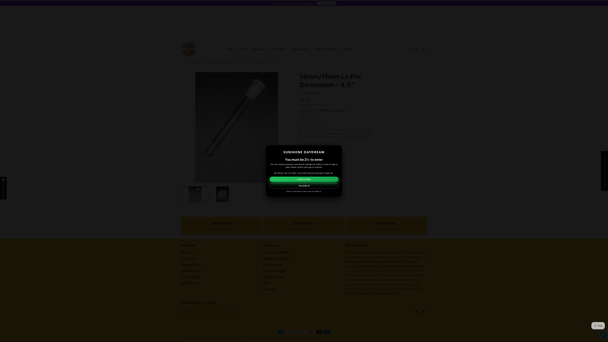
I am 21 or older (304, 179)
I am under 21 (304, 186)
